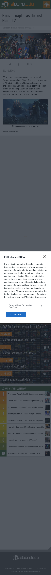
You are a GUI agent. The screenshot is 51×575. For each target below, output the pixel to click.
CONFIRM (15, 314)
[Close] (45, 257)
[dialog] (25, 287)
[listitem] (25, 306)
